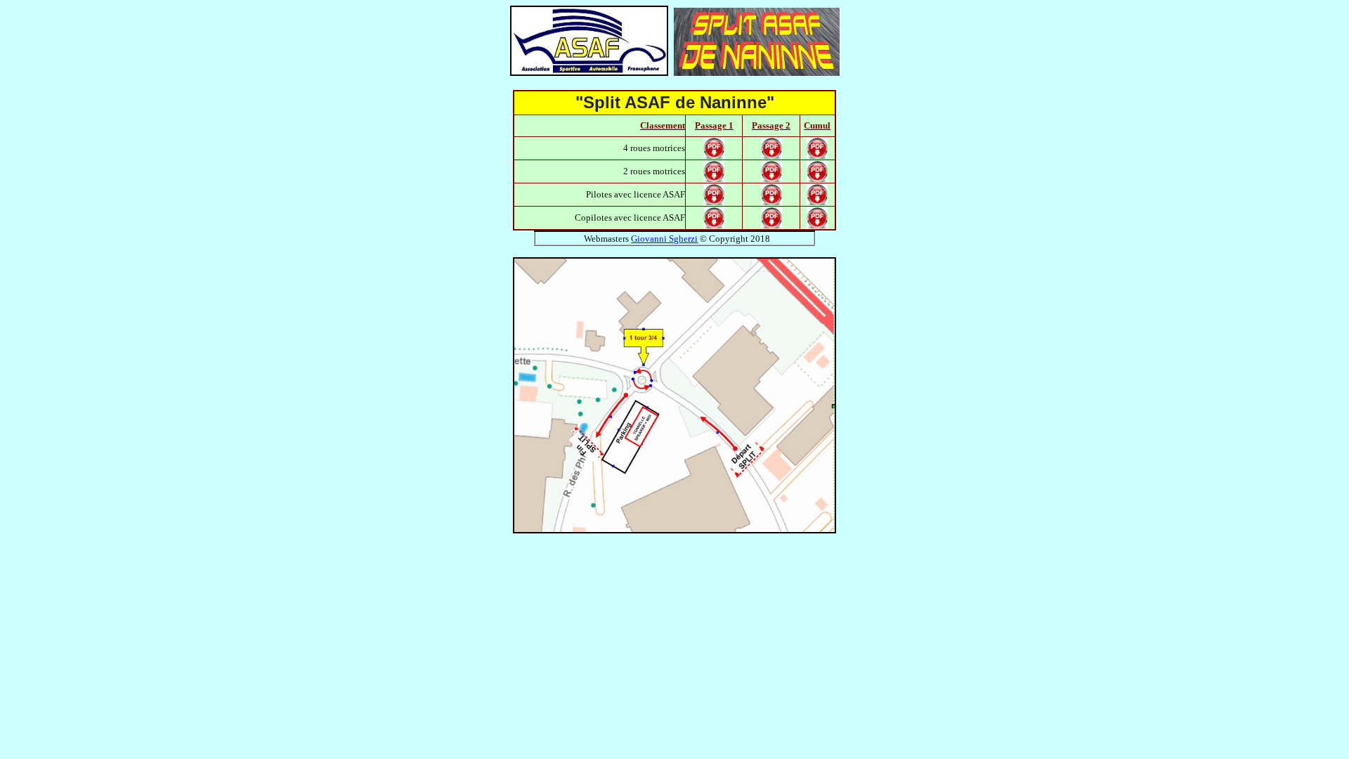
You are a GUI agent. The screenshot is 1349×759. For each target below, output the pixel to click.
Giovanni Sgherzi (664, 238)
